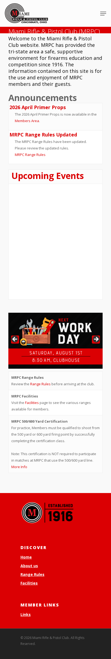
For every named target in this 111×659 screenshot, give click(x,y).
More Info (19, 466)
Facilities (32, 402)
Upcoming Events (47, 175)
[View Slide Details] (55, 341)
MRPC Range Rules (30, 154)
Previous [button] (15, 339)
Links (25, 614)
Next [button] (96, 339)
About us (29, 565)
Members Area (27, 120)
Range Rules (40, 383)
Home (26, 557)
